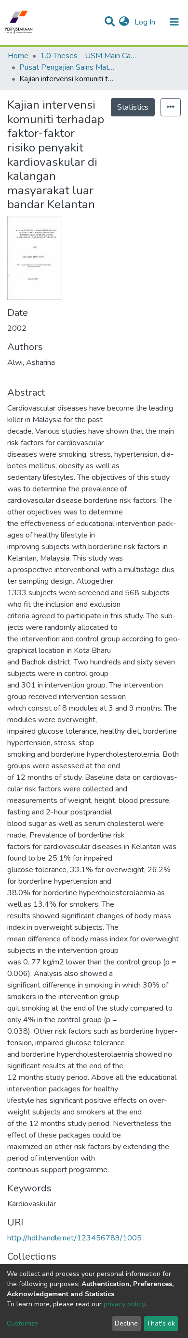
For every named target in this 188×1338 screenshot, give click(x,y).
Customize (22, 1323)
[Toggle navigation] (174, 22)
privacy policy (124, 1304)
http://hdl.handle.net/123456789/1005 (74, 1238)
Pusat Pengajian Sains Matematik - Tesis (67, 67)
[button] (124, 22)
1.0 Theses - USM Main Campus (88, 55)
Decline (126, 1323)
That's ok (161, 1323)
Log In (145, 22)
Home (18, 55)
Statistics (132, 107)
